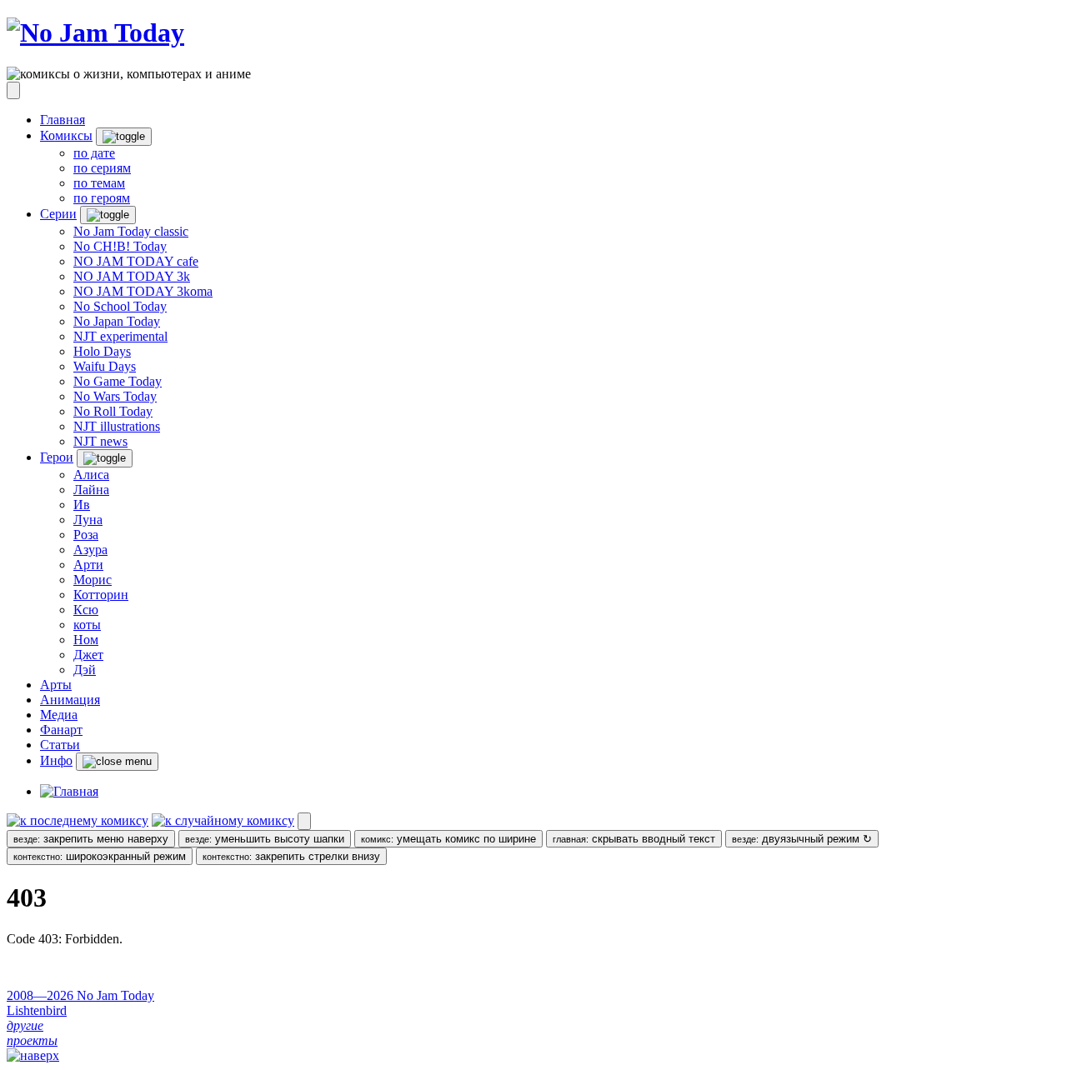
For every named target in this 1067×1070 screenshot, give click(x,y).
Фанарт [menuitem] (61, 729)
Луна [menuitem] (88, 519)
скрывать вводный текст (634, 838)
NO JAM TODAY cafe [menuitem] (135, 261)
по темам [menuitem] (99, 183)
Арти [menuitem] (88, 565)
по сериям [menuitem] (102, 168)
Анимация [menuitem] (70, 699)
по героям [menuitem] (101, 198)
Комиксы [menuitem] (66, 135)
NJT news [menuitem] (100, 441)
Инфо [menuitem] (56, 760)
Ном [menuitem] (85, 639)
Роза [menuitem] (85, 535)
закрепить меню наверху (90, 838)
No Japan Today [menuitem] (116, 321)
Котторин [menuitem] (100, 595)
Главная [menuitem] (62, 119)
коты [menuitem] (87, 625)
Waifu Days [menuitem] (104, 366)
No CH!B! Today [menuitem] (120, 246)
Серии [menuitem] (58, 214)
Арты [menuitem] (56, 685)
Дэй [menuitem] (84, 669)
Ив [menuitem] (81, 505)
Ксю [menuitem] (85, 609)
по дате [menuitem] (94, 153)
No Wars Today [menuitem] (115, 396)
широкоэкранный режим (99, 856)
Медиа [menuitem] (59, 715)
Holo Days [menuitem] (102, 351)
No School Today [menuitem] (120, 306)
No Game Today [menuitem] (117, 381)
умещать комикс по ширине (448, 838)
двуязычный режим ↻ (802, 838)
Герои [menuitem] (56, 457)
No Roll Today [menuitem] (113, 411)
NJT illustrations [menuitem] (116, 426)
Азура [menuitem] (90, 549)
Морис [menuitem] (92, 579)
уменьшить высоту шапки (264, 838)
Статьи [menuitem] (60, 745)
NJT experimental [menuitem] (120, 336)
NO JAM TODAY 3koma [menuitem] (143, 291)
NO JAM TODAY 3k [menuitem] (131, 276)
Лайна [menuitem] (91, 489)
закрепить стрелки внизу (291, 856)
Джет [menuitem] (88, 655)
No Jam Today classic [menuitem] (130, 231)
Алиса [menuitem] (91, 475)
